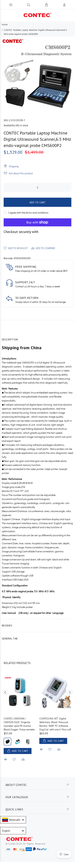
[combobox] (13, 819)
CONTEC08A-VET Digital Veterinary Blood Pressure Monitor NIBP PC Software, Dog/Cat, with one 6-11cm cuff (55, 724)
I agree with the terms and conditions (28, 212)
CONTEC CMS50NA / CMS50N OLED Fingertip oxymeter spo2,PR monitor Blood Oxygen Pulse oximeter (19, 724)
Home (4, 24)
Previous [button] (3, 74)
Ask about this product (21, 173)
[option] (37, 74)
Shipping (14, 166)
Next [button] (71, 74)
